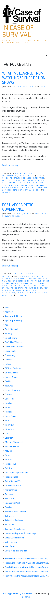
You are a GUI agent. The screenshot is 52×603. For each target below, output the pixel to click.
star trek (23, 183)
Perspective (10, 464)
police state (8, 180)
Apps (7, 325)
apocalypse (16, 178)
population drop (33, 288)
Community (10, 355)
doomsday (21, 278)
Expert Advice (11, 377)
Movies (8, 451)
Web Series (10, 546)
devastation (8, 278)
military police (29, 283)
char (42, 87)
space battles (9, 183)
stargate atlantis (11, 187)
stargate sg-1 (29, 187)
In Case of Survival (18, 31)
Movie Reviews (12, 446)
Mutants (42, 283)
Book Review (11, 338)
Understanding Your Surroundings (20, 533)
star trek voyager (24, 185)
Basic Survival (11, 329)
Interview (9, 425)
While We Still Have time (16, 550)
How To (8, 420)
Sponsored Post (12, 503)
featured (9, 385)
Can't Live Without (13, 342)
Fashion (8, 381)
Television (9, 516)
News (7, 455)
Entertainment (9, 176)
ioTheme (26, 597)
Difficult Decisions (25, 274)
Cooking (8, 359)
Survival (8, 507)
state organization (26, 290)
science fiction (36, 180)
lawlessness (35, 278)
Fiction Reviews (12, 390)
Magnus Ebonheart (14, 442)
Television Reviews (14, 520)
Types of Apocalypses (15, 529)
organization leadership (15, 286)
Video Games (11, 542)
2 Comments (22, 295)
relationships (11, 490)
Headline (9, 403)
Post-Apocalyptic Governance (17, 207)
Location (9, 438)
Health (8, 407)
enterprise (38, 178)
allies (5, 178)
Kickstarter (10, 429)
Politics (6, 276)
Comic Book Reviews (14, 346)
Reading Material (13, 485)
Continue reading (10, 165)
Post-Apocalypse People (16, 472)
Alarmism (9, 312)
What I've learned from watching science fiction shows (23, 77)
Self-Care (9, 498)
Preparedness (25, 176)
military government (38, 281)
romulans (21, 180)
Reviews (9, 494)
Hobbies (8, 412)
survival (21, 293)
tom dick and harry (37, 293)
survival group (31, 190)
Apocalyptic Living (24, 173)
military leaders (11, 283)
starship (17, 190)
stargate (39, 185)
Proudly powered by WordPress (17, 593)
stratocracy (8, 293)
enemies (27, 178)
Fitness (8, 394)
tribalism (7, 295)
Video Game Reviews (14, 537)
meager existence (17, 281)
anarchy (26, 276)
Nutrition (9, 459)
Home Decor (10, 416)
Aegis (7, 307)
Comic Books (10, 351)
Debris (8, 364)
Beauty (8, 333)
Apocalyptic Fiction (13, 316)
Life (7, 433)
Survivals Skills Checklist (16, 511)
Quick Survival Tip (13, 481)
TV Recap (9, 524)
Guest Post (10, 399)
